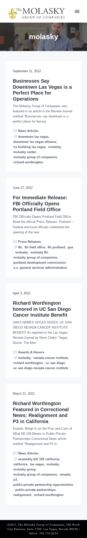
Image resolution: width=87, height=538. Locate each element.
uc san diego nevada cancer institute (40, 368)
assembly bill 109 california (38, 459)
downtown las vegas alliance (34, 142)
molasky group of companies (35, 157)
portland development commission (39, 262)
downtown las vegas (33, 137)
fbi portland (56, 247)
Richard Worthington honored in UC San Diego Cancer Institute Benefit (42, 309)
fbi (20, 247)
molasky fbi (39, 252)
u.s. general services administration (40, 267)
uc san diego (55, 363)
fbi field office (35, 247)
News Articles (28, 131)
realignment (22, 495)
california (20, 464)
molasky (54, 147)
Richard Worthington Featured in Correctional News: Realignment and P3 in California (41, 412)
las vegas (37, 464)
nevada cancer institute (50, 358)
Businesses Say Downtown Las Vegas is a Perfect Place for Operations (42, 90)
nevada (65, 474)
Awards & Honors (31, 352)
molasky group (24, 469)
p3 (15, 479)
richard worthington (28, 162)
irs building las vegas (29, 147)
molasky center (24, 152)
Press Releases (29, 241)
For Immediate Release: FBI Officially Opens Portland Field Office (40, 203)
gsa (70, 247)
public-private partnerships (35, 490)
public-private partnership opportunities (43, 484)
